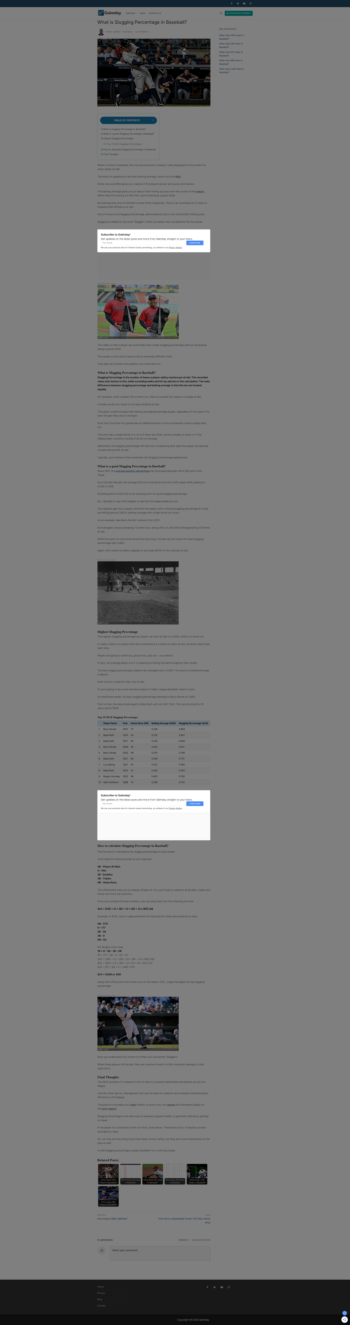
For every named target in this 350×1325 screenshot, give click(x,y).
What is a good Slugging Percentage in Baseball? (128, 133)
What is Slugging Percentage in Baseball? (124, 129)
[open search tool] (221, 13)
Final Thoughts (111, 154)
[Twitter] (238, 3)
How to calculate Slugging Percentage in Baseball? (129, 149)
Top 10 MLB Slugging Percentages (124, 144)
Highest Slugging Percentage (118, 138)
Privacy (101, 1293)
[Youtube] (244, 3)
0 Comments (143, 32)
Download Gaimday (240, 13)
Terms (100, 1286)
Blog (99, 1299)
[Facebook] (231, 3)
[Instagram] (250, 3)
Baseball (129, 32)
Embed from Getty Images (106, 283)
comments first (201, 1240)
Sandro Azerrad (113, 32)
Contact (101, 1305)
